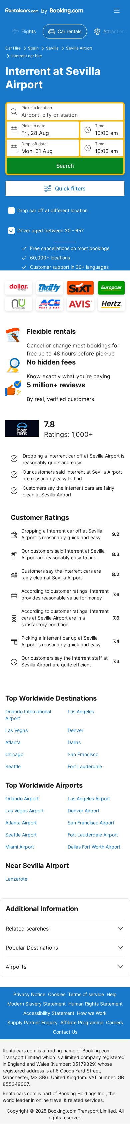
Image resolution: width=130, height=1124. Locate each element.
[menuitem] (23, 31)
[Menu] (117, 11)
